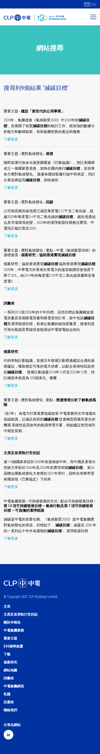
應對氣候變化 (32, 154)
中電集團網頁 (14, 686)
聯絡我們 (10, 710)
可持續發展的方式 (43, 501)
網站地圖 (10, 670)
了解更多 (11, 139)
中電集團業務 (15, 501)
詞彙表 (9, 303)
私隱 (7, 694)
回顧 (49, 202)
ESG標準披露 (13, 646)
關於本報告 (12, 622)
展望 (49, 154)
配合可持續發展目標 (77, 501)
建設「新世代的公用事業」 (43, 111)
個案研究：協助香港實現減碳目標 (48, 255)
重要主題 (11, 111)
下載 (7, 654)
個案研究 (11, 351)
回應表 (9, 702)
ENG (93, 4)
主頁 (7, 606)
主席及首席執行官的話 (22, 453)
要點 (49, 250)
